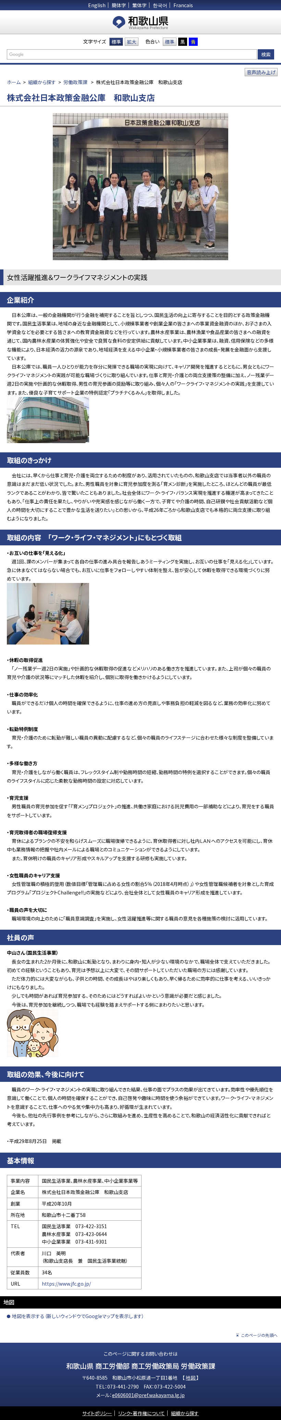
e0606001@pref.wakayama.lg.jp (148, 1395)
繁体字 (139, 5)
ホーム (14, 82)
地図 (191, 1377)
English (97, 5)
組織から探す (42, 82)
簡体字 (119, 5)
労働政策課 (75, 82)
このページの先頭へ (259, 1335)
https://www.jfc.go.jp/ (66, 1283)
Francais (183, 5)
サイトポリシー (97, 1413)
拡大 (131, 41)
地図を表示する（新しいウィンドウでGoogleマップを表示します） (78, 1316)
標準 (116, 41)
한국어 (160, 5)
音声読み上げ (261, 72)
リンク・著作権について (141, 1413)
